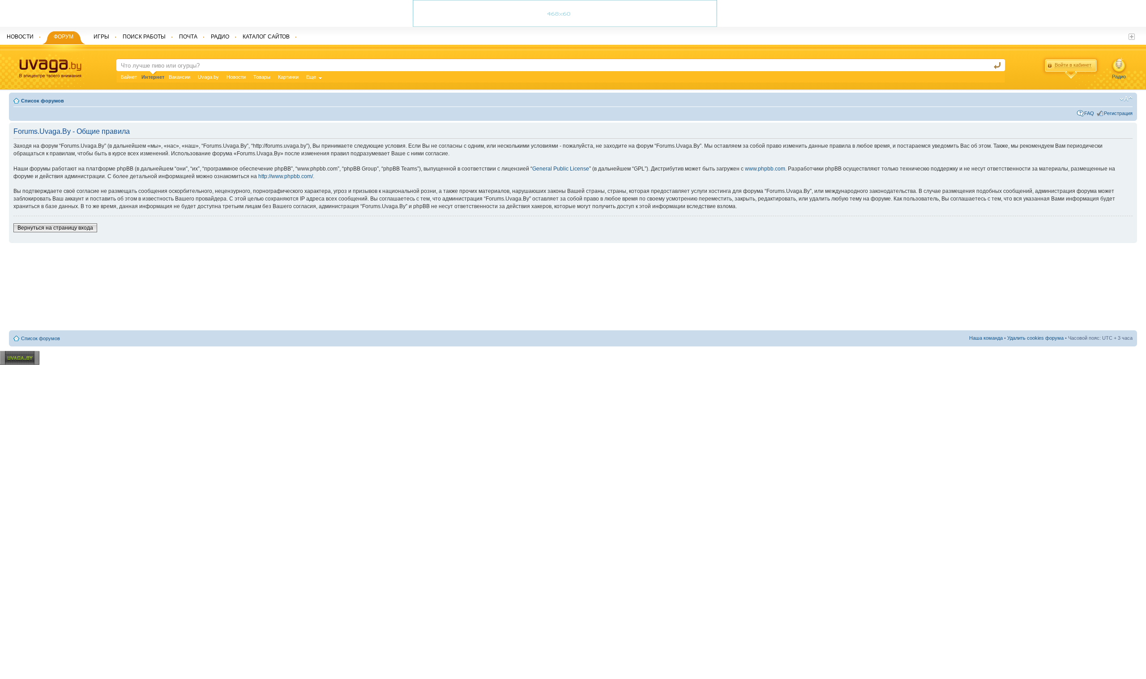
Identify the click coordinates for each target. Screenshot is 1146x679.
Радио (1119, 76)
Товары (261, 77)
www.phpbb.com (765, 169)
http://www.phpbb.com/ (285, 176)
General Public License (560, 169)
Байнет (129, 77)
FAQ (1089, 113)
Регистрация (1118, 113)
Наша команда (986, 338)
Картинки (288, 77)
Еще (311, 77)
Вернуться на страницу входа (55, 228)
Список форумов (42, 100)
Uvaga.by (208, 77)
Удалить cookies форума (1035, 338)
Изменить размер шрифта (1126, 99)
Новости (236, 77)
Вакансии (179, 77)
